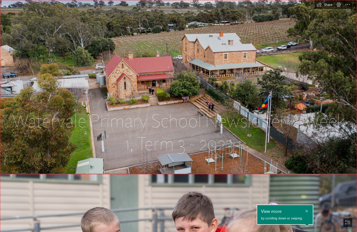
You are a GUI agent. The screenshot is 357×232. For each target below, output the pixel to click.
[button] (324, 4)
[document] (178, 116)
